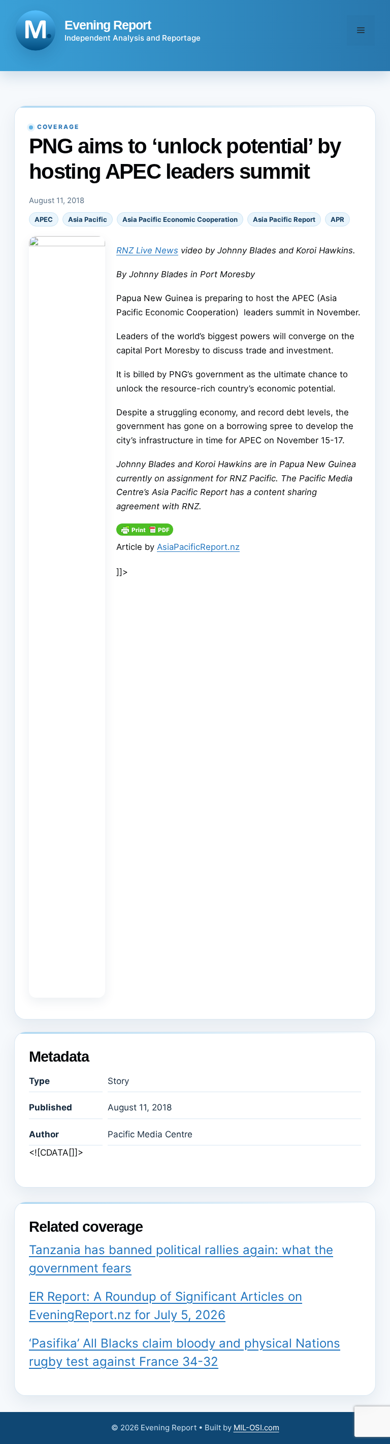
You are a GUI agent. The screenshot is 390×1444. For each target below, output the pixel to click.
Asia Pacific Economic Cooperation (180, 219)
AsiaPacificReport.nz (198, 547)
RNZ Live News (147, 250)
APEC (44, 219)
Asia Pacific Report (284, 219)
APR (337, 219)
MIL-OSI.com (256, 1427)
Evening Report (107, 25)
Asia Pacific (87, 219)
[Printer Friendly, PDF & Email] (144, 533)
